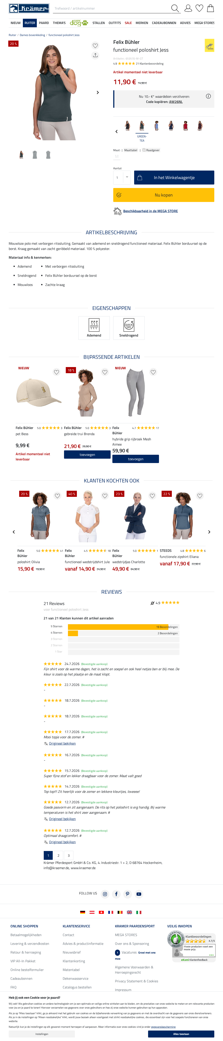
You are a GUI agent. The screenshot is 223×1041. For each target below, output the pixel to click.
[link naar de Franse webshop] (111, 912)
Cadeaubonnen (21, 978)
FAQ (13, 987)
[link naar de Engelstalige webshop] (130, 912)
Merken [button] (142, 22)
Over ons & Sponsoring (132, 943)
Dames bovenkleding (32, 35)
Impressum (123, 989)
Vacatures (135, 955)
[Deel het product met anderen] (95, 55)
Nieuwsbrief (72, 952)
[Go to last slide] (13, 532)
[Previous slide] (12, 92)
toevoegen (87, 454)
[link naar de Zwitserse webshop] (102, 912)
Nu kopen (164, 194)
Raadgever (153, 150)
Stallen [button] (99, 22)
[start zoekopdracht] (176, 8)
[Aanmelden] (188, 7)
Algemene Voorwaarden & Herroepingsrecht (134, 969)
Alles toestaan (181, 1034)
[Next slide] (97, 92)
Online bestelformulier (27, 969)
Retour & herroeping (25, 952)
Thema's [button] (59, 22)
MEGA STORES (204, 22)
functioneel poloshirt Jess (64, 35)
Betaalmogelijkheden (26, 934)
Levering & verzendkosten (29, 943)
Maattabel (131, 150)
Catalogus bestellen (77, 987)
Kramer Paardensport (135, 926)
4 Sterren (56, 633)
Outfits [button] (115, 22)
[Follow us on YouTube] (139, 894)
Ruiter (12, 35)
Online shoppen (24, 926)
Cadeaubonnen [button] (164, 22)
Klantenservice (76, 926)
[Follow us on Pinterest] (127, 894)
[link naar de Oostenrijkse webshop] (93, 912)
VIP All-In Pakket (22, 961)
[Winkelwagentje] (210, 7)
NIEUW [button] (16, 22)
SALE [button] (128, 22)
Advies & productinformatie (83, 943)
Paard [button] (44, 22)
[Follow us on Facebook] (116, 894)
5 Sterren (56, 626)
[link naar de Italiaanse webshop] (139, 912)
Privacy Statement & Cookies (136, 981)
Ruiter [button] (30, 22)
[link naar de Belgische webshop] (121, 912)
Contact (68, 934)
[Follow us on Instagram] (105, 894)
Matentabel (71, 969)
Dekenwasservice (75, 978)
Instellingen (41, 1034)
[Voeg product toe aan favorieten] (95, 45)
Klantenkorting (74, 961)
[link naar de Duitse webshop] (83, 912)
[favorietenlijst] (199, 7)
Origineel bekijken (62, 743)
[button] (79, 23)
